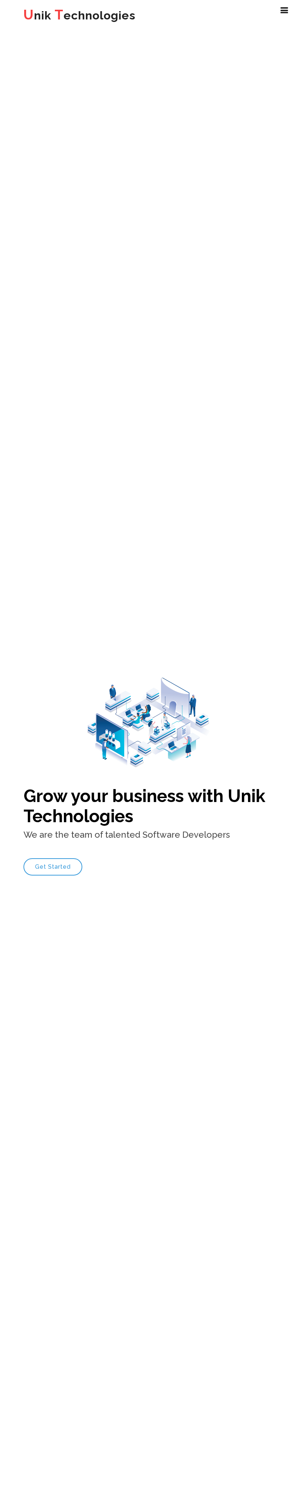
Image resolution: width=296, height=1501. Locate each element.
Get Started (53, 866)
